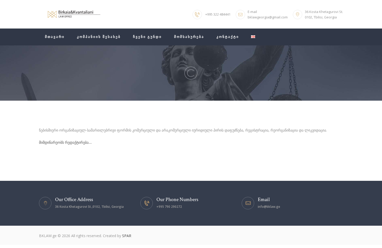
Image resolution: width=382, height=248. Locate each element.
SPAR (126, 235)
